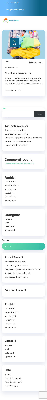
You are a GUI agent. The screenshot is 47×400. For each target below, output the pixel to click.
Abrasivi (8, 219)
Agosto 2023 (10, 189)
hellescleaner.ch (35, 62)
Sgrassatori (10, 230)
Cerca (4, 109)
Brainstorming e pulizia (15, 130)
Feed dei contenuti (13, 378)
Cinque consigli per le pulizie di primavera (23, 137)
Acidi (7, 61)
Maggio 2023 (10, 200)
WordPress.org (11, 386)
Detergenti (9, 226)
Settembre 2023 (12, 185)
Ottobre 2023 (11, 181)
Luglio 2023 (10, 193)
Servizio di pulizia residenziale (18, 141)
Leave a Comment (13, 90)
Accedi (7, 374)
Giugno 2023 (10, 196)
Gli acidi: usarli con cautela (18, 73)
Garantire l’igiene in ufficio (16, 134)
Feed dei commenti (13, 382)
